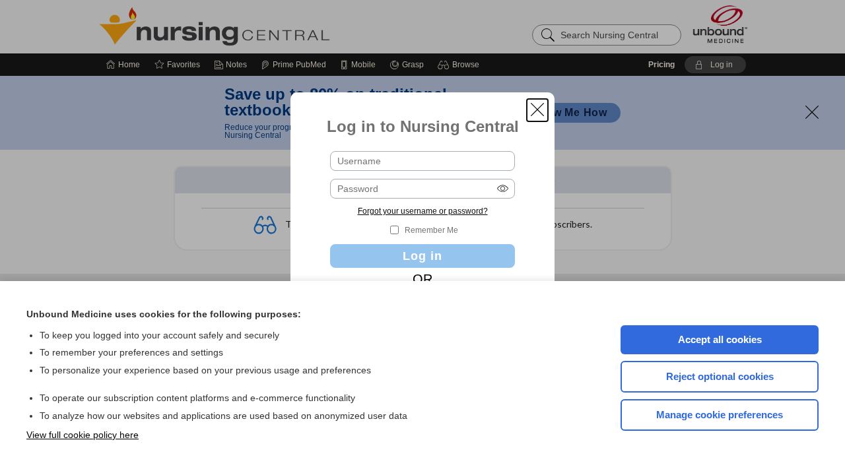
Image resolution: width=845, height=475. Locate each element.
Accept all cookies (720, 339)
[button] (537, 110)
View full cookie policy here (82, 434)
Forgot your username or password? (423, 211)
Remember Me (431, 230)
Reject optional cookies (720, 376)
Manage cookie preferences (719, 414)
